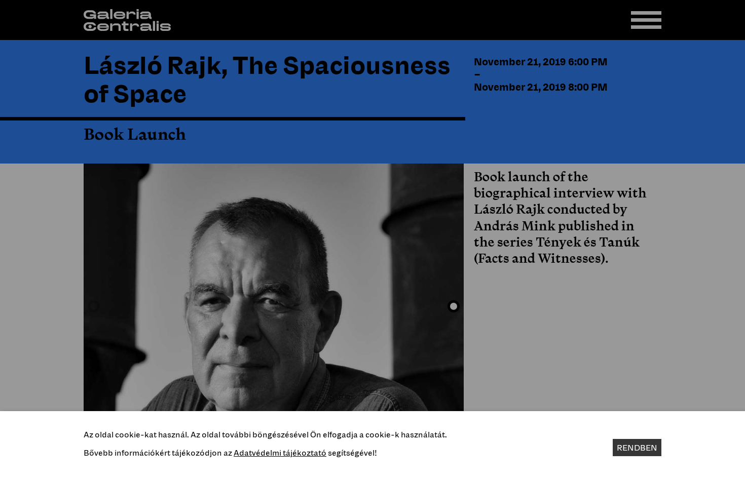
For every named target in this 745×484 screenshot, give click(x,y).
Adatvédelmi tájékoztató (280, 452)
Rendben (637, 447)
